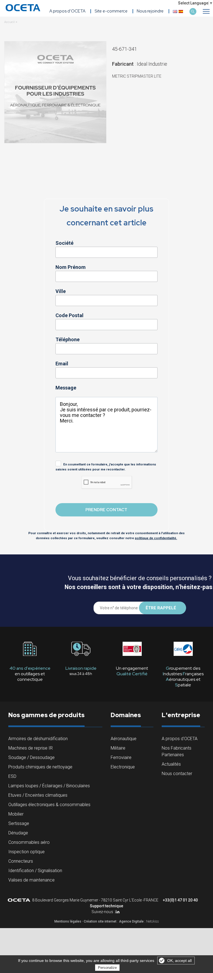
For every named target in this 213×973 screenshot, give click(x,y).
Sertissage (18, 823)
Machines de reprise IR (30, 748)
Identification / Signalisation (35, 870)
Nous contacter (177, 773)
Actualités (171, 764)
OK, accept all (179, 960)
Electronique (123, 767)
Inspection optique (26, 851)
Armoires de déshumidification (38, 738)
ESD (12, 776)
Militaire (118, 748)
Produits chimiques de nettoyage (40, 767)
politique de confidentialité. (156, 538)
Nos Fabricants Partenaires (176, 751)
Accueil (9, 22)
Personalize (107, 968)
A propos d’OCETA (67, 11)
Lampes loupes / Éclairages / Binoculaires (49, 785)
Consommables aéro (29, 842)
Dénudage (18, 833)
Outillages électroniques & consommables (49, 804)
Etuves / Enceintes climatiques (37, 795)
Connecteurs (20, 861)
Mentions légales (67, 921)
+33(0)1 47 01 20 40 (180, 900)
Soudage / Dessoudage (31, 757)
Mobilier (16, 814)
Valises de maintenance (31, 880)
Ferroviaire (121, 757)
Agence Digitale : (132, 921)
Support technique (106, 906)
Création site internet (100, 921)
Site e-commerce (111, 11)
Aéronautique (123, 738)
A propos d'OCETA (179, 738)
